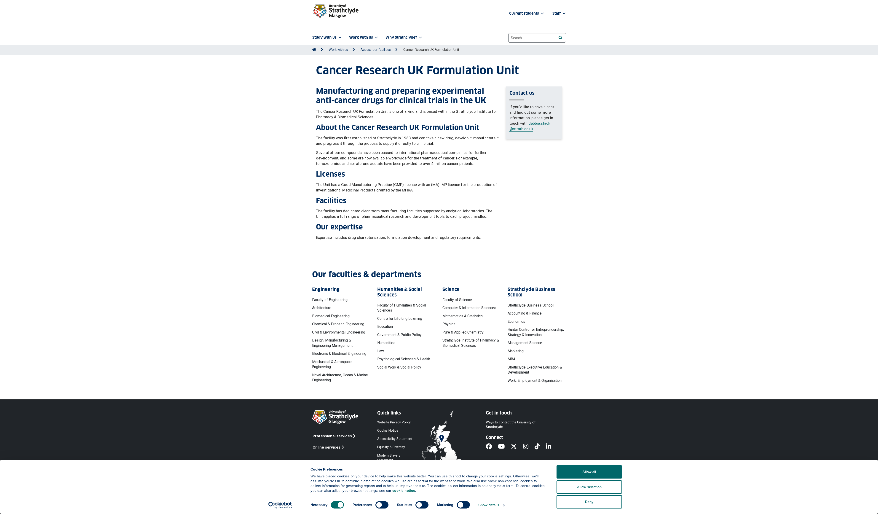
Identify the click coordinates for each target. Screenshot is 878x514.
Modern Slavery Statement (388, 457)
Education (385, 326)
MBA (511, 359)
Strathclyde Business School (531, 305)
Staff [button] (557, 13)
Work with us (338, 50)
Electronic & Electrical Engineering (339, 353)
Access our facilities (376, 50)
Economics (516, 321)
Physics (448, 324)
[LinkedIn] (551, 446)
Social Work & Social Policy (399, 367)
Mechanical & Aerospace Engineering (332, 364)
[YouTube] (504, 446)
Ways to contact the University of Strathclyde (511, 424)
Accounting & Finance (525, 313)
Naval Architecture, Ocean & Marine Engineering (340, 377)
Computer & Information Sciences (469, 308)
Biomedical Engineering (331, 316)
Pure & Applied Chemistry (463, 332)
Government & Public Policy (399, 335)
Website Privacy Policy (394, 422)
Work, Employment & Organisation (535, 380)
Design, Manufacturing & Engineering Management (332, 342)
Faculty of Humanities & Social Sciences (401, 307)
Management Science (525, 343)
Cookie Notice (387, 431)
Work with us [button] (361, 37)
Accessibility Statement (394, 439)
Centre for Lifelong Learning (399, 318)
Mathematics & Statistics (462, 316)
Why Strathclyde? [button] (401, 37)
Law (380, 351)
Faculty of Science (457, 300)
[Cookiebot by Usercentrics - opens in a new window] (280, 505)
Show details (488, 505)
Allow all (589, 472)
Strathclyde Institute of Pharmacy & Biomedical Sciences (470, 342)
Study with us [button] (324, 37)
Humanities (386, 343)
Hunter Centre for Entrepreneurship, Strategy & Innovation (536, 332)
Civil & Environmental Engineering (338, 332)
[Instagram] (529, 446)
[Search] (560, 38)
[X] (517, 446)
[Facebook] (492, 446)
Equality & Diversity (391, 447)
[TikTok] (540, 446)
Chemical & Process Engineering (338, 324)
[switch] (381, 505)
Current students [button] (524, 13)
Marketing (516, 351)
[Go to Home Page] (314, 50)
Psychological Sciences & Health (403, 359)
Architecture (321, 308)
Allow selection (589, 487)
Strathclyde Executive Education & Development (535, 369)
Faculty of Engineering (330, 300)
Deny (589, 502)
